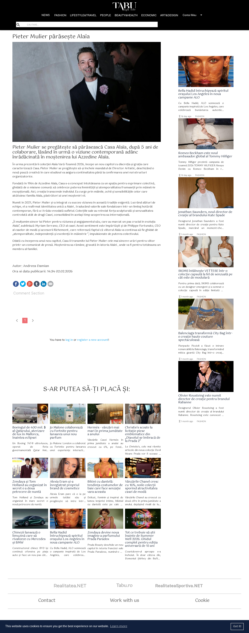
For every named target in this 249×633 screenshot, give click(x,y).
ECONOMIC (149, 15)
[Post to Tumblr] (37, 286)
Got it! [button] (237, 626)
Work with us (124, 600)
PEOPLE (105, 15)
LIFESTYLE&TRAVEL (83, 15)
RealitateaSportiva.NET (179, 585)
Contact (46, 600)
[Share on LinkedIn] (43, 286)
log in (69, 340)
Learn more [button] (118, 626)
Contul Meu (193, 15)
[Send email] (50, 286)
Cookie (202, 600)
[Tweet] (23, 286)
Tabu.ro (124, 585)
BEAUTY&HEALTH (126, 15)
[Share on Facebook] (16, 286)
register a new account (92, 340)
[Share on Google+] (30, 286)
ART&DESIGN (169, 15)
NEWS (46, 15)
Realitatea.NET (70, 585)
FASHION (60, 15)
